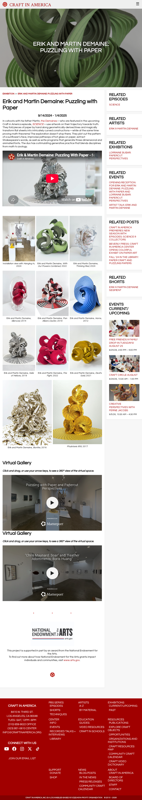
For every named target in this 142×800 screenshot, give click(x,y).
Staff (112, 784)
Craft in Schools (91, 731)
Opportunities (119, 734)
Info (52, 722)
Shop (53, 777)
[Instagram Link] (22, 750)
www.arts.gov (72, 660)
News (82, 769)
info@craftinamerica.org (22, 732)
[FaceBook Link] (14, 750)
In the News (87, 777)
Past (112, 710)
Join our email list (22, 758)
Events (54, 727)
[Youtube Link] (6, 750)
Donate (55, 773)
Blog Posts (87, 773)
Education (86, 719)
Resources (116, 719)
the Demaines (49, 120)
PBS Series (56, 702)
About (112, 769)
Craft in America (120, 773)
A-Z (81, 705)
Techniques (58, 714)
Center (54, 719)
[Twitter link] (30, 750)
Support (55, 769)
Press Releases (90, 781)
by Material (87, 710)
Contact (114, 789)
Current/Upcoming (122, 705)
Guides (83, 722)
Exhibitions (116, 702)
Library (55, 738)
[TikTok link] (37, 750)
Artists (83, 702)
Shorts (54, 710)
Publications (118, 722)
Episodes (56, 705)
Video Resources (91, 727)
